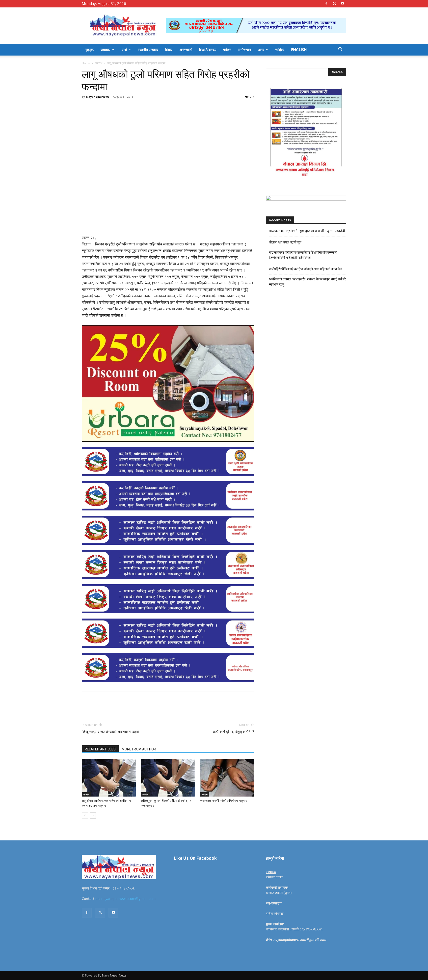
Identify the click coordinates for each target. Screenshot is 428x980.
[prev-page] (85, 815)
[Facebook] (326, 3)
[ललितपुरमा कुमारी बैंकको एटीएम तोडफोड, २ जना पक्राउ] (168, 778)
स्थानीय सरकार (148, 49)
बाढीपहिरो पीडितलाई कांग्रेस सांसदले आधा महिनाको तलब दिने (305, 269)
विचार (168, 49)
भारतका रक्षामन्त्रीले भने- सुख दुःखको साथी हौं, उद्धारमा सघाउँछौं (307, 231)
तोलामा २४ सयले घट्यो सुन (285, 242)
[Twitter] (334, 3)
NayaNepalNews (97, 96)
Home (86, 63)
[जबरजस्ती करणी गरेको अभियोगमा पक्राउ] (227, 778)
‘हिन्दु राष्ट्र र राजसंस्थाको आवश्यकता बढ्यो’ (110, 732)
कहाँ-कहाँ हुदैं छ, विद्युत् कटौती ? (233, 732)
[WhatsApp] (150, 108)
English (299, 49)
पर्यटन (227, 49)
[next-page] (93, 815)
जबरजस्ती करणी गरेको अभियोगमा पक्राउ (223, 800)
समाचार (105, 49)
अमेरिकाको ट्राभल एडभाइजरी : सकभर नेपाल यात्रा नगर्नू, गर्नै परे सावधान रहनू (307, 281)
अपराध (98, 63)
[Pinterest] (139, 108)
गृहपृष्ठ (89, 49)
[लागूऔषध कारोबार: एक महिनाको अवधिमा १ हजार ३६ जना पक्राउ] (109, 778)
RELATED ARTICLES (100, 749)
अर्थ (124, 49)
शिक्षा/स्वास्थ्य (207, 49)
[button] (340, 50)
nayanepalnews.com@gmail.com (128, 898)
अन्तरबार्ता (185, 49)
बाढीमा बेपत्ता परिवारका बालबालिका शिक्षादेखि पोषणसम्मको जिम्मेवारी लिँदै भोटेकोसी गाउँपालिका (303, 255)
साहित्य (279, 49)
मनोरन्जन (244, 49)
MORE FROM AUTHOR (139, 749)
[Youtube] (342, 3)
